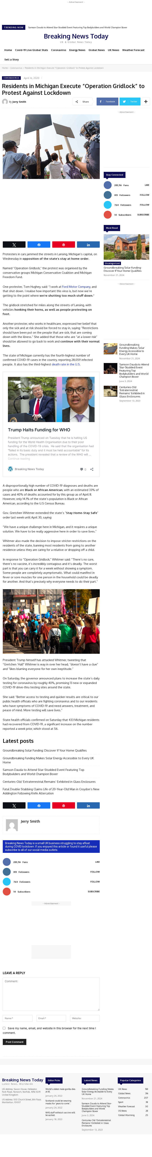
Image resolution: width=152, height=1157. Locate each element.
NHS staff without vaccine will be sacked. (60, 1114)
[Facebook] (121, 37)
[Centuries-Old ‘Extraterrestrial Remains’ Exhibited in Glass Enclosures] (110, 391)
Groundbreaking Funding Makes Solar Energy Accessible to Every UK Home (48, 760)
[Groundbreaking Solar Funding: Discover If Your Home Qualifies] (126, 247)
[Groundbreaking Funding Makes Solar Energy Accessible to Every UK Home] (110, 348)
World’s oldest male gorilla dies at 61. (60, 1090)
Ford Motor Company (76, 287)
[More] (146, 101)
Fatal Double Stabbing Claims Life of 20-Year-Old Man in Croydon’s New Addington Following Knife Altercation (51, 791)
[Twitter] (132, 37)
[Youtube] (138, 37)
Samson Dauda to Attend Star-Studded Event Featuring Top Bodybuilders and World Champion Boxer (43, 772)
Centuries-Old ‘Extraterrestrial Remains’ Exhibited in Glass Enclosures (62, 27)
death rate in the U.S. (66, 364)
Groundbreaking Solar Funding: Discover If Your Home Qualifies (45, 750)
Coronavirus (16, 68)
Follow (95, 871)
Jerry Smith (19, 101)
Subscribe (94, 891)
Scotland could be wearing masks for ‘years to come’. (58, 1102)
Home (5, 68)
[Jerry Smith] (5, 102)
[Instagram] (126, 37)
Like (97, 862)
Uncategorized (112, 263)
